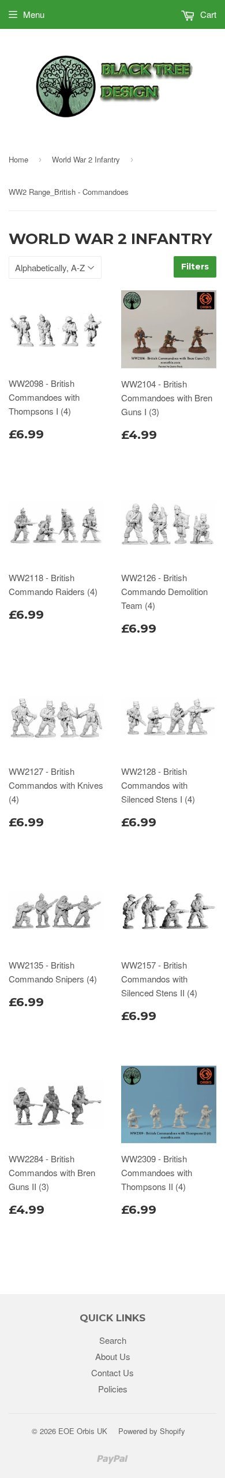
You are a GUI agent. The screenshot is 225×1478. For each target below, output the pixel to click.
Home (18, 159)
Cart (207, 14)
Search (112, 1340)
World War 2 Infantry (86, 159)
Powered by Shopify (151, 1430)
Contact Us (112, 1372)
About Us (112, 1356)
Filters (195, 266)
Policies (112, 1389)
